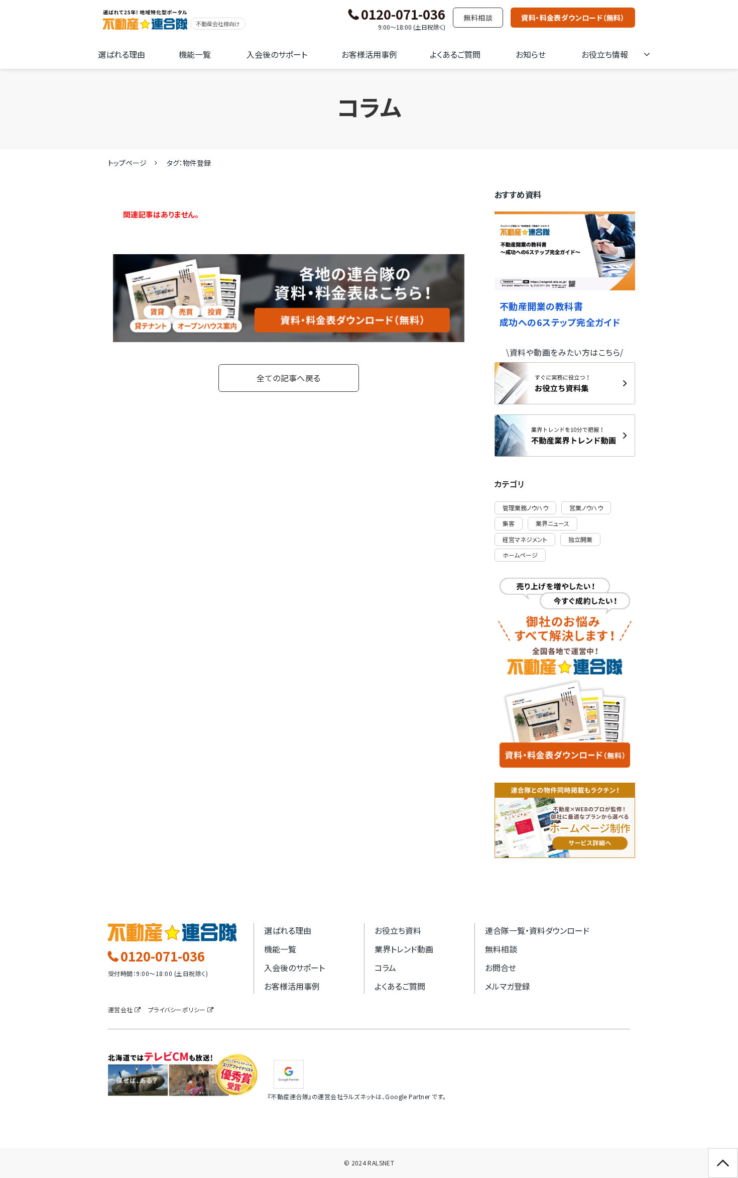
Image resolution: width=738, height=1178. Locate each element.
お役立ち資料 (398, 930)
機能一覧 (195, 54)
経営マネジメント (525, 539)
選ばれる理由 (121, 54)
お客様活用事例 (369, 54)
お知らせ (531, 54)
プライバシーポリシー (177, 1009)
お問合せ (500, 967)
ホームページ (520, 555)
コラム (385, 967)
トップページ (127, 163)
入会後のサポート (277, 54)
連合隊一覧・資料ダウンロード (537, 930)
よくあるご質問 (455, 54)
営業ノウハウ (586, 507)
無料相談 (478, 18)
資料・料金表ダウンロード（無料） (573, 18)
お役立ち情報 (604, 54)
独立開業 (580, 539)
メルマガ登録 (507, 986)
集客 (509, 523)
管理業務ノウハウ (525, 507)
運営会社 (120, 1009)
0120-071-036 (403, 15)
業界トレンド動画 (404, 949)
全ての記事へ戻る (289, 378)
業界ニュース (552, 523)
